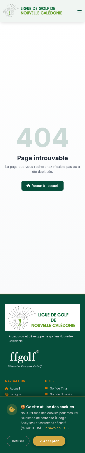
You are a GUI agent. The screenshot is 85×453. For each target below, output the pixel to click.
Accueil (14, 388)
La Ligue (15, 394)
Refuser (18, 441)
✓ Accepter (49, 441)
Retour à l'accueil (45, 186)
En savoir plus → (56, 428)
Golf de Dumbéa (60, 394)
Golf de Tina (58, 388)
